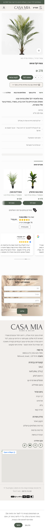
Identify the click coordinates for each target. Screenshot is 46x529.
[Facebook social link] (41, 445)
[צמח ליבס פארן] (12, 179)
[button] (33, 203)
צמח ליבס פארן (16, 192)
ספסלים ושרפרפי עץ (35, 380)
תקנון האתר (38, 421)
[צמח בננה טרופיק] (33, 179)
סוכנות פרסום (27, 491)
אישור (18, 525)
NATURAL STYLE (36, 371)
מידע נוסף (27, 525)
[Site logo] (22, 7)
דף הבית (39, 396)
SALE (41, 366)
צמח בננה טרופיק (36, 192)
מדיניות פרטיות (37, 430)
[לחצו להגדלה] (38, 50)
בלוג (41, 405)
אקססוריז (40, 195)
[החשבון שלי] (4, 8)
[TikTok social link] (24, 445)
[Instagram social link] (35, 445)
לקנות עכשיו (13, 77)
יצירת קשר (39, 409)
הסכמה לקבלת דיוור (31, 306)
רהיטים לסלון (38, 375)
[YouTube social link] (30, 445)
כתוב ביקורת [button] (24, 227)
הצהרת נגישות (37, 434)
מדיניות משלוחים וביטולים (33, 425)
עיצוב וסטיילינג (37, 384)
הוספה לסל (27, 77)
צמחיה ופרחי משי (27, 58)
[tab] (41, 92)
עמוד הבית (39, 58)
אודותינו (40, 400)
